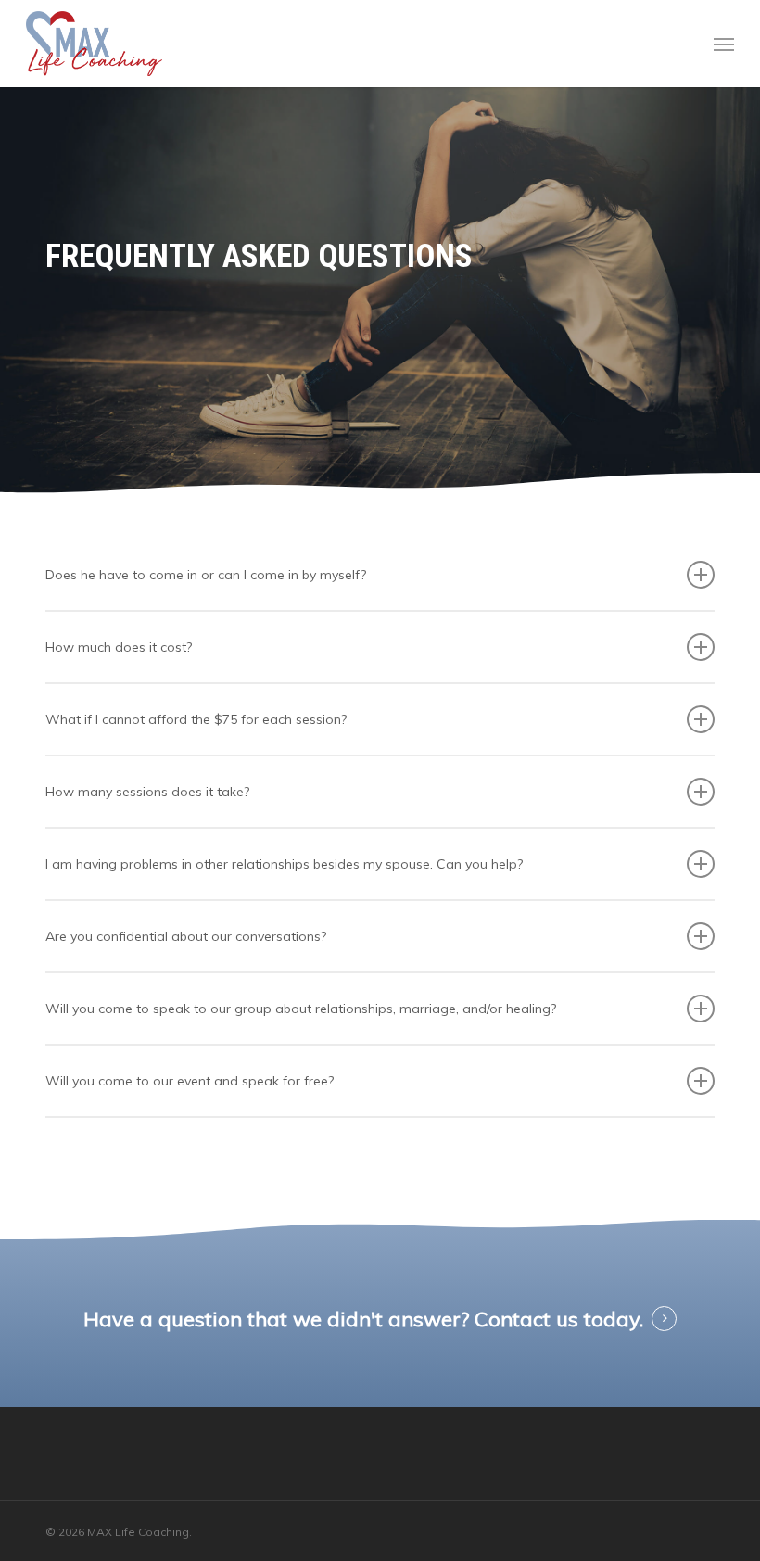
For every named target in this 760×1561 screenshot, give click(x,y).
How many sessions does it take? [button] (147, 791)
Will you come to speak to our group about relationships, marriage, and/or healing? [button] (300, 1008)
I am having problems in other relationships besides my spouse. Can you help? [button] (284, 864)
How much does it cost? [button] (118, 647)
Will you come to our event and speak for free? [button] (189, 1080)
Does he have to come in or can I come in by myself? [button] (205, 574)
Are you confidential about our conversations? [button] (185, 936)
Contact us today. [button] (559, 1319)
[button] (724, 43)
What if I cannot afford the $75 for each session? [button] (196, 719)
